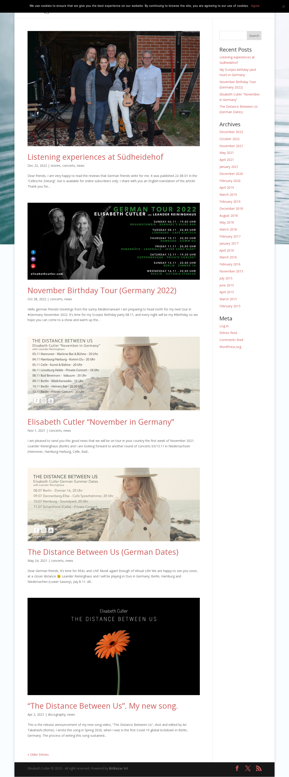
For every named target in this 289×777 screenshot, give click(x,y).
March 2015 (228, 299)
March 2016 (228, 257)
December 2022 (231, 132)
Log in (223, 326)
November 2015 (231, 271)
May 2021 (226, 152)
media (192, 9)
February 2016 (229, 264)
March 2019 (228, 194)
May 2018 (226, 222)
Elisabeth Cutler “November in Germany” (101, 422)
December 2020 (231, 174)
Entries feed (228, 333)
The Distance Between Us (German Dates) (103, 552)
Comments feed (231, 340)
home (121, 9)
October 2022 (229, 139)
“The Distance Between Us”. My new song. (103, 706)
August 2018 (228, 215)
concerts (153, 9)
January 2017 (228, 243)
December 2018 (231, 208)
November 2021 (231, 146)
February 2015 (229, 306)
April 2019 (226, 187)
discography (56, 714)
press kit (214, 9)
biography (174, 9)
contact (246, 9)
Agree (255, 5)
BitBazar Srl (118, 768)
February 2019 (229, 201)
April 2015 (226, 292)
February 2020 (229, 181)
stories (56, 165)
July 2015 (226, 278)
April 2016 (226, 250)
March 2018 (228, 229)
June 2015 (226, 285)
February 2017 (229, 236)
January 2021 (228, 166)
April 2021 (226, 159)
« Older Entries (38, 754)
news (231, 9)
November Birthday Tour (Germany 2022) (102, 290)
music (136, 9)
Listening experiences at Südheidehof (95, 157)
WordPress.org (230, 347)
